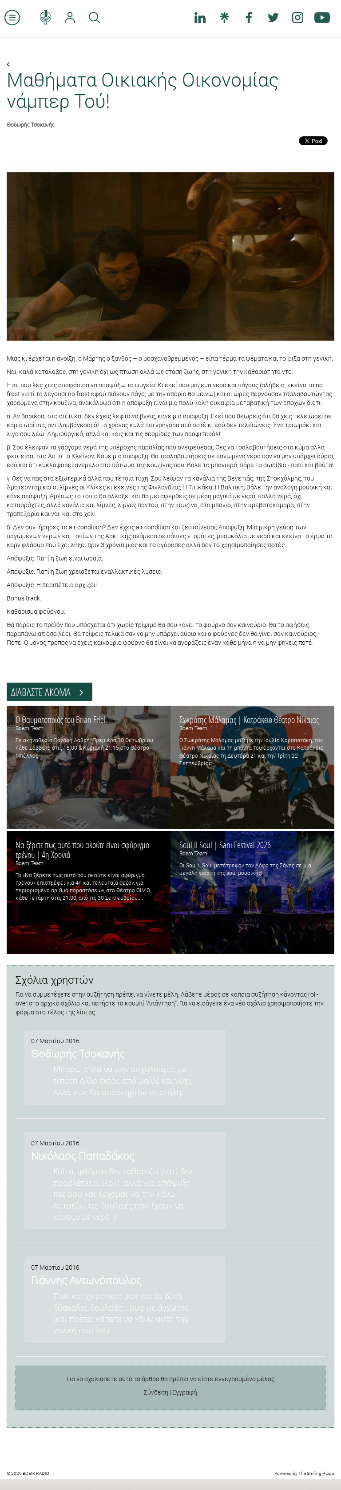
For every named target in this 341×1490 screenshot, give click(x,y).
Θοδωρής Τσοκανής (31, 124)
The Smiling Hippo (316, 1473)
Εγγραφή (184, 1392)
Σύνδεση (156, 1392)
